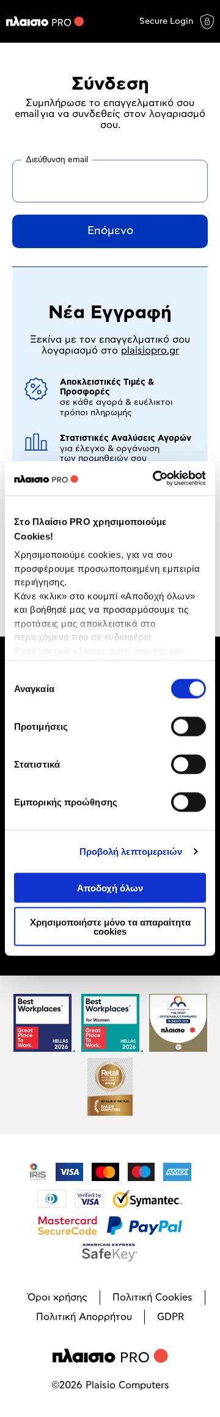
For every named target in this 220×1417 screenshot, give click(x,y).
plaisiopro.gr (150, 350)
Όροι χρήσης (57, 1297)
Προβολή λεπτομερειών (131, 851)
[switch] (188, 726)
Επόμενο (110, 231)
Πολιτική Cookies (152, 1297)
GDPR (170, 1317)
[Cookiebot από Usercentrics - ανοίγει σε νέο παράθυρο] (155, 479)
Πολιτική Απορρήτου (84, 1317)
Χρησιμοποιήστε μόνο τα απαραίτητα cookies (110, 927)
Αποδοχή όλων (110, 887)
